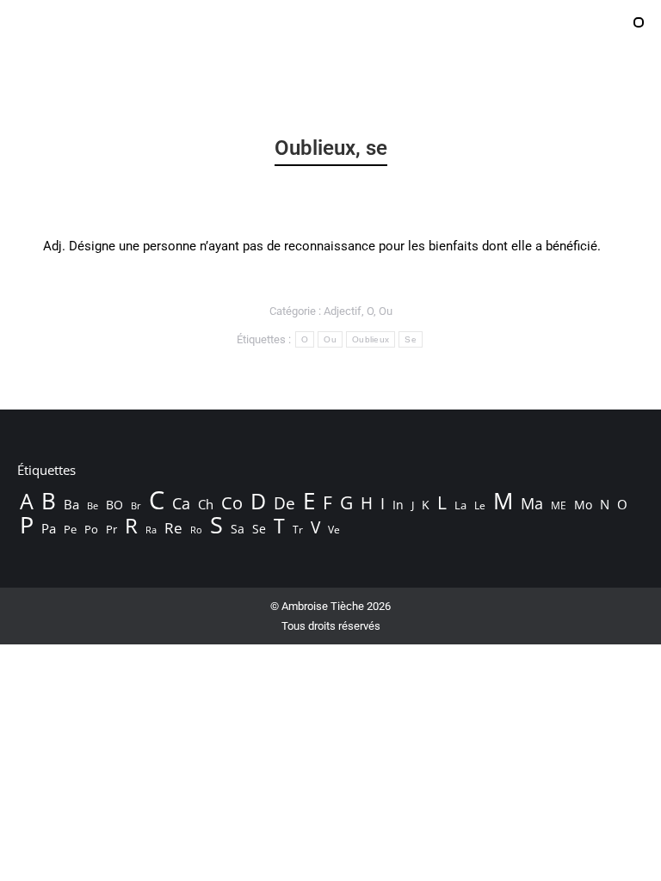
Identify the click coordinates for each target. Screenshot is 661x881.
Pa (48, 528)
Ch (205, 504)
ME (558, 505)
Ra (151, 529)
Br (136, 506)
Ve (334, 529)
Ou (385, 311)
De (284, 503)
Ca (181, 503)
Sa (237, 529)
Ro (196, 529)
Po (91, 529)
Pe (70, 529)
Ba (71, 504)
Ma (532, 503)
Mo (583, 504)
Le (479, 505)
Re (173, 528)
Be (92, 505)
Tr (298, 529)
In (398, 504)
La (460, 505)
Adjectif (342, 311)
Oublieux (370, 339)
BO (114, 504)
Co (232, 502)
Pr (111, 529)
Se (411, 339)
